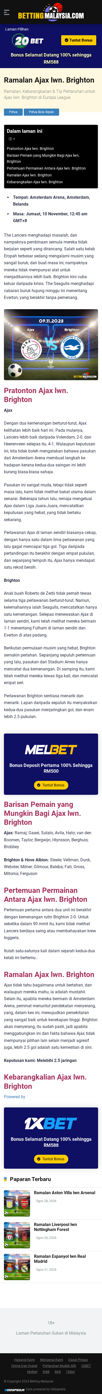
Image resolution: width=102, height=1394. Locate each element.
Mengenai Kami (51, 1360)
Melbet (32, 1372)
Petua (13, 112)
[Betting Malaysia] (51, 12)
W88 (46, 1372)
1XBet (70, 1372)
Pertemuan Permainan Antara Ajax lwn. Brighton (46, 168)
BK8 (58, 1372)
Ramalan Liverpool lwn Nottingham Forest (55, 1227)
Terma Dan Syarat (24, 1366)
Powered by (14, 1096)
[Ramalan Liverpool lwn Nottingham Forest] (17, 1246)
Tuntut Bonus (80, 40)
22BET (86, 1366)
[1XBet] (51, 1132)
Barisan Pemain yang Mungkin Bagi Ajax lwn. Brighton (43, 158)
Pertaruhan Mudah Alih (59, 1366)
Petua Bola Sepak (41, 112)
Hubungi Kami (24, 1360)
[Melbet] (51, 758)
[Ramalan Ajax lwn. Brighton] (51, 41)
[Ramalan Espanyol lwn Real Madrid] (17, 1278)
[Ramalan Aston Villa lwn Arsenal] (17, 1215)
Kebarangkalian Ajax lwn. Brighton (35, 182)
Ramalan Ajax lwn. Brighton (29, 175)
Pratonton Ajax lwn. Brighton (30, 148)
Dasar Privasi (78, 1360)
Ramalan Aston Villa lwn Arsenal (64, 1192)
